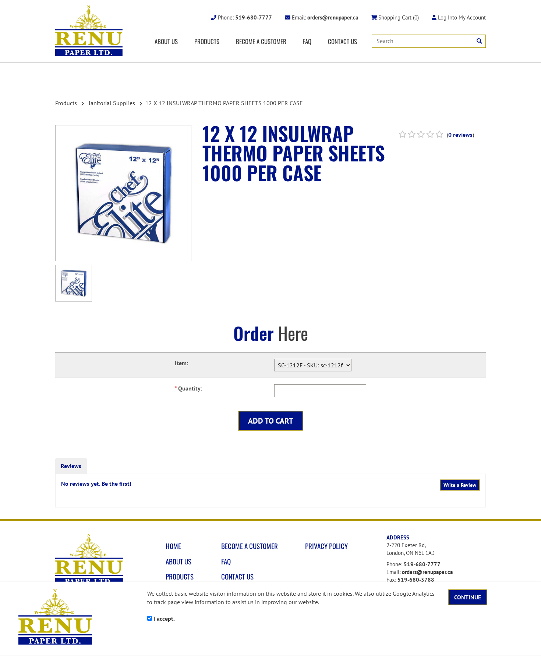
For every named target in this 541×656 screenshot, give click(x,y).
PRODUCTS (206, 41)
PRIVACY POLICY (326, 546)
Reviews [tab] (71, 466)
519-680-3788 (415, 579)
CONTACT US (342, 41)
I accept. (163, 618)
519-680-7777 (422, 564)
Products (66, 103)
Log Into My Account (461, 17)
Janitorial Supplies (112, 103)
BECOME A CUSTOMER (261, 41)
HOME (173, 546)
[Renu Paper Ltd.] (89, 31)
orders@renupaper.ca (427, 571)
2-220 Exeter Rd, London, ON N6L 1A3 (410, 549)
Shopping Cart (398, 17)
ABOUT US (166, 41)
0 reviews (460, 134)
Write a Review (459, 485)
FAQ (307, 41)
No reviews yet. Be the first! (96, 483)
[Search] (479, 41)
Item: (181, 363)
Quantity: (188, 388)
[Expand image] (123, 193)
